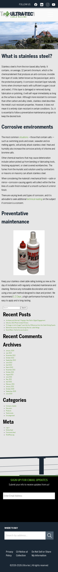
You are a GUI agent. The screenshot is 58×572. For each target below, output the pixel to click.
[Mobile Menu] (50, 14)
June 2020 (9, 394)
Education (9, 408)
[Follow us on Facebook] (36, 4)
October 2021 (10, 372)
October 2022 (10, 358)
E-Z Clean (17, 296)
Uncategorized (10, 416)
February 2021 (10, 384)
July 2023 (9, 353)
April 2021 (9, 382)
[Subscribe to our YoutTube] (54, 4)
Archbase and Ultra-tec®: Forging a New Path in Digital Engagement (25, 320)
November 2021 (10, 370)
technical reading (34, 199)
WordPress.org (10, 435)
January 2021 (10, 387)
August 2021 (9, 375)
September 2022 (11, 360)
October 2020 (10, 389)
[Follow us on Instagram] (48, 4)
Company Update (11, 406)
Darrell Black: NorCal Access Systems (17, 330)
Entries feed (9, 430)
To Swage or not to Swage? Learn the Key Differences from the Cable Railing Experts (30, 325)
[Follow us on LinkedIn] (42, 4)
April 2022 (9, 365)
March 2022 (9, 367)
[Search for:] (12, 308)
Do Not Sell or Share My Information (41, 553)
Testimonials (9, 413)
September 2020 (11, 391)
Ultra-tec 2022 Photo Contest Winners (17, 323)
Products (8, 411)
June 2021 (9, 377)
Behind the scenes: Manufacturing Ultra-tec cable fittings (22, 328)
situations (23, 137)
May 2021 (9, 379)
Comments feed (10, 432)
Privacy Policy (9, 553)
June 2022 (9, 363)
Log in (8, 428)
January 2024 (10, 351)
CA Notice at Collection (22, 553)
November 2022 (10, 355)
